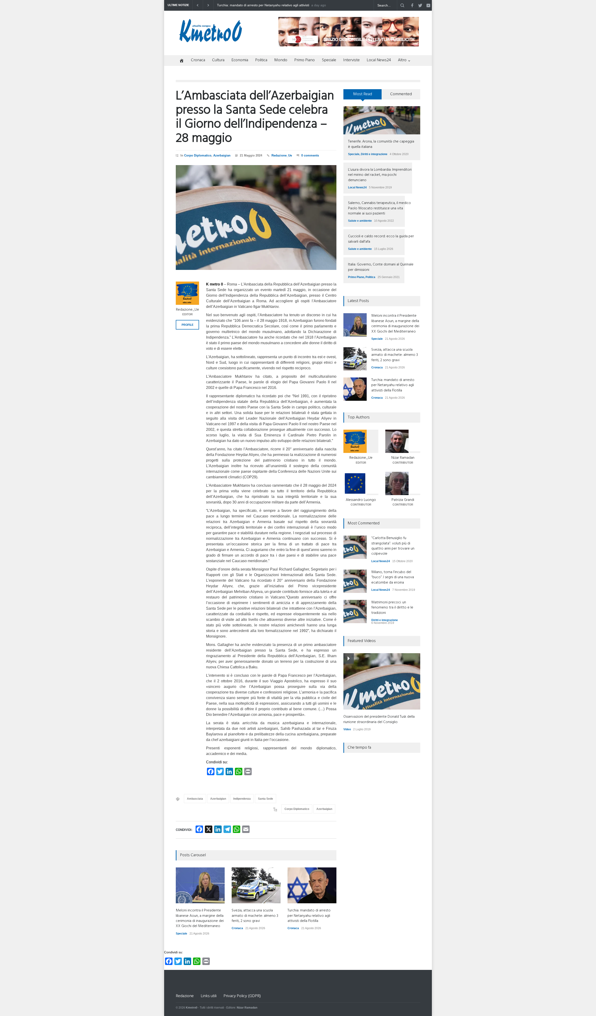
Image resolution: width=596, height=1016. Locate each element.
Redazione (185, 996)
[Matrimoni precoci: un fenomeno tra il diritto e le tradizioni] (355, 611)
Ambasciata (195, 798)
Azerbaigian (221, 155)
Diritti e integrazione (374, 154)
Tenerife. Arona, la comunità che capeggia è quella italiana (381, 144)
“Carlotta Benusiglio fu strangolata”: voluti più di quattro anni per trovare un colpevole (392, 546)
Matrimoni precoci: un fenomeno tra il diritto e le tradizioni (392, 607)
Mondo (280, 60)
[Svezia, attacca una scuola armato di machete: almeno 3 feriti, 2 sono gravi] (256, 885)
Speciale (329, 60)
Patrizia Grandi (403, 500)
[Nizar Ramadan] (402, 441)
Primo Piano (304, 60)
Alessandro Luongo (361, 500)
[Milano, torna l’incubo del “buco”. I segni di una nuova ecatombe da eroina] (355, 581)
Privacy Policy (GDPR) (242, 996)
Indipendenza (242, 798)
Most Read (362, 94)
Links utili (209, 996)
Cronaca (198, 60)
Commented (401, 94)
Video (347, 729)
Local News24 (379, 60)
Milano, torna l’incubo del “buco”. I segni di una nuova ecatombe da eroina (392, 577)
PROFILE (187, 324)
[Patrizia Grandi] (402, 483)
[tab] (362, 96)
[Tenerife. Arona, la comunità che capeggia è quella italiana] (381, 120)
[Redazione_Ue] (187, 293)
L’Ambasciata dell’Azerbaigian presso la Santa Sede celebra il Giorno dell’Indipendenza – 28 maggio (255, 117)
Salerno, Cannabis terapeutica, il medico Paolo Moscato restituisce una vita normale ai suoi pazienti (379, 208)
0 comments (310, 155)
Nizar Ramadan (402, 458)
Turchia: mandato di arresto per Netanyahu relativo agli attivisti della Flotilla (309, 915)
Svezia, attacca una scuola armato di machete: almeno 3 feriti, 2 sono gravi (255, 915)
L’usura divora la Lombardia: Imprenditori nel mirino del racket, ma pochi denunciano (380, 175)
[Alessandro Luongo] (360, 483)
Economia (239, 60)
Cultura (218, 60)
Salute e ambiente (360, 220)
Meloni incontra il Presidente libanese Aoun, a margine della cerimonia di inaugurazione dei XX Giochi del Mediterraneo (261, 5)
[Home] (180, 61)
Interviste (351, 60)
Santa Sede (265, 798)
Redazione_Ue (281, 155)
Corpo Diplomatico (197, 155)
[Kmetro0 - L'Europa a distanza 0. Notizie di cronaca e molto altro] (211, 40)
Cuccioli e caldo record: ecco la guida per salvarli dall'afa (381, 239)
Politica (261, 60)
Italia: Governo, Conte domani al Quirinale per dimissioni (380, 267)
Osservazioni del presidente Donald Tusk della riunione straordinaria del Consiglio (379, 719)
